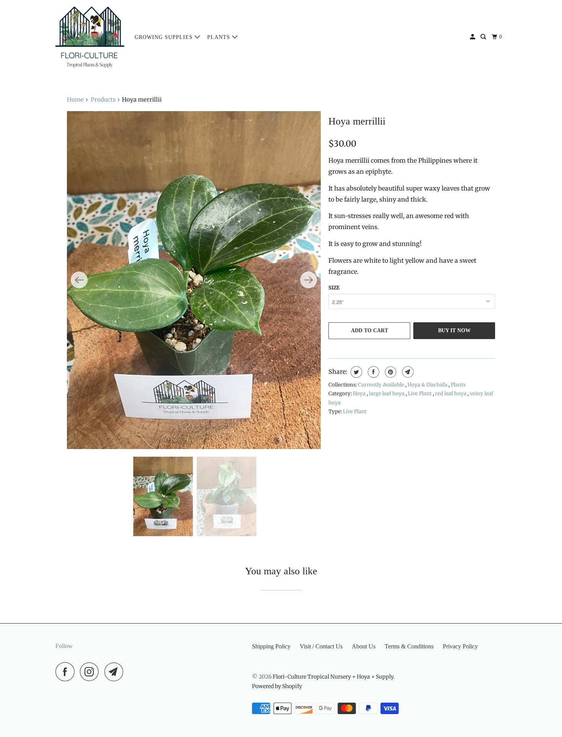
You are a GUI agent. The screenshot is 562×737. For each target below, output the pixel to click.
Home (75, 99)
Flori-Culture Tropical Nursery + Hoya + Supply (333, 676)
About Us (363, 646)
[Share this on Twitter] (355, 372)
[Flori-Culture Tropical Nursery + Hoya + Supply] (89, 37)
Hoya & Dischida (428, 384)
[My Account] (473, 37)
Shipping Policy (271, 646)
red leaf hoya (451, 393)
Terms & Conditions (409, 646)
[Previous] (79, 280)
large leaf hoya (387, 393)
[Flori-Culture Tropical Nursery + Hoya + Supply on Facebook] (66, 671)
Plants (219, 37)
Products (103, 99)
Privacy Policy (460, 646)
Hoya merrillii (356, 121)
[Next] (308, 280)
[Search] (484, 37)
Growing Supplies (165, 37)
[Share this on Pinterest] (389, 372)
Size (333, 287)
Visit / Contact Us (321, 646)
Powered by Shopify (277, 686)
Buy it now (454, 330)
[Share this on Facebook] (372, 372)
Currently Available (381, 384)
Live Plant (420, 393)
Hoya (360, 393)
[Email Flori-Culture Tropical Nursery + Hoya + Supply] (115, 671)
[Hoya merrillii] (194, 280)
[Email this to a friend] (407, 372)
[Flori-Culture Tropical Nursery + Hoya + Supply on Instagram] (91, 671)
